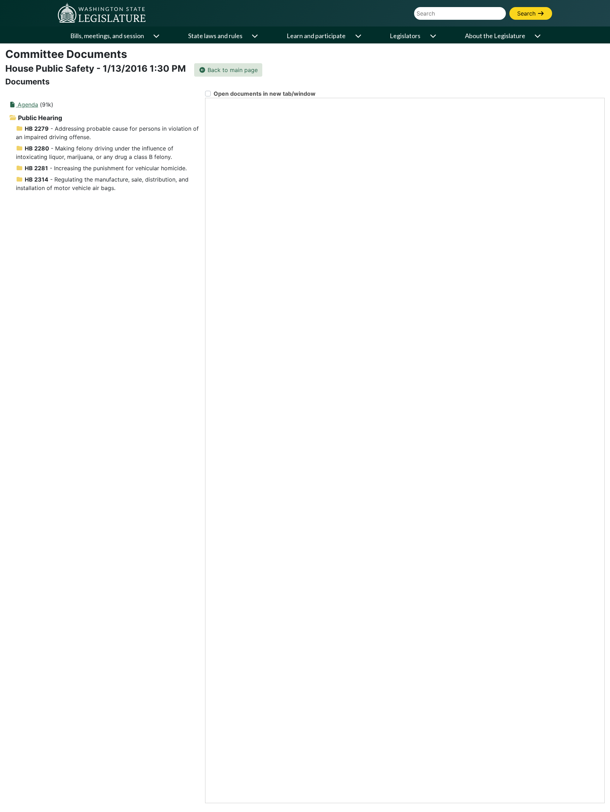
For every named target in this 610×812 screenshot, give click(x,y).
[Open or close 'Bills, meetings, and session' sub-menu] (157, 35)
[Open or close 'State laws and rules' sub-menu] (256, 35)
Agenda (27, 104)
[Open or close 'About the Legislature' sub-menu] (538, 35)
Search (527, 13)
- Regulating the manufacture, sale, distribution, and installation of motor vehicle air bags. (102, 183)
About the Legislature (495, 36)
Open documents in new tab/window (265, 93)
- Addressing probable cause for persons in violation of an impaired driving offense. (107, 133)
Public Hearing (39, 117)
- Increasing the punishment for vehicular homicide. (106, 168)
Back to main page (232, 69)
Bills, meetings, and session (107, 36)
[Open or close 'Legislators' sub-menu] (433, 35)
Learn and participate (316, 36)
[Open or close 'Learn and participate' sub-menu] (359, 35)
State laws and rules (215, 36)
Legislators (405, 36)
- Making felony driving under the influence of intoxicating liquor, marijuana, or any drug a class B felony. (94, 152)
